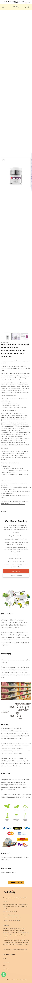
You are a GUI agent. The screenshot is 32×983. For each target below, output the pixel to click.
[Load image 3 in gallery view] (24, 336)
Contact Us (16, 571)
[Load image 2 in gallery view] (16, 336)
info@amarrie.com (13, 915)
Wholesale (6, 969)
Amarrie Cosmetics (14, 979)
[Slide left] (1, 336)
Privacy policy (23, 979)
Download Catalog (16, 575)
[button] (3, 7)
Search (5, 958)
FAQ (4, 965)
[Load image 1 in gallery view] (7, 336)
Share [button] (4, 511)
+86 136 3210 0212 (15, 917)
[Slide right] (30, 336)
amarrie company (14, 920)
